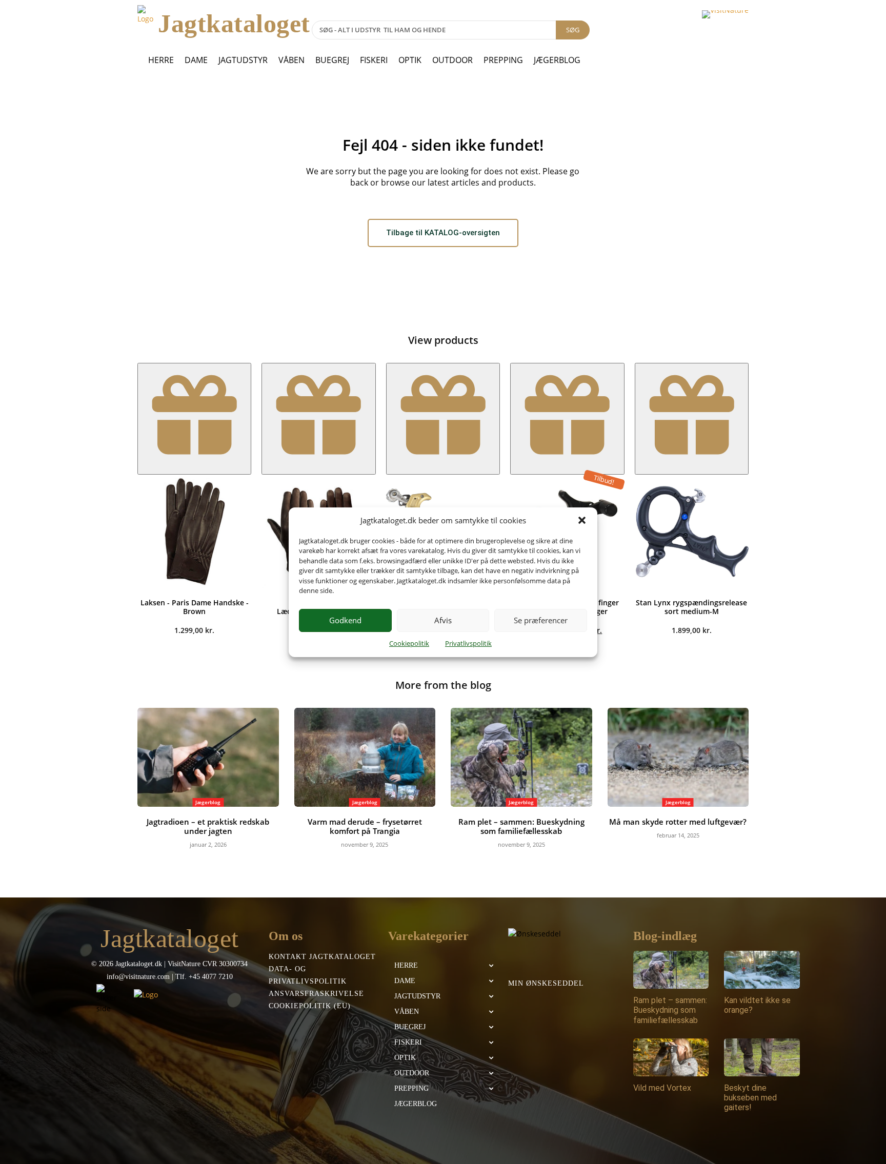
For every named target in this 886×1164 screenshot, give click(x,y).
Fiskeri (374, 60)
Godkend (345, 620)
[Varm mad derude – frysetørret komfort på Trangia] (365, 757)
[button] (582, 520)
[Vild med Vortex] (671, 1057)
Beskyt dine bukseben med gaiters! (750, 1097)
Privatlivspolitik (468, 643)
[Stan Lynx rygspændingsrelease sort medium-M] (692, 531)
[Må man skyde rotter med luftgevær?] (678, 757)
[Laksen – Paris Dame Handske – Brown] (194, 531)
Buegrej (332, 60)
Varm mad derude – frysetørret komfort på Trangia (365, 826)
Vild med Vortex (662, 1088)
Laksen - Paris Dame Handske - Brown (194, 607)
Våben (291, 60)
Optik (409, 60)
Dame (196, 60)
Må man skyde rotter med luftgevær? (678, 821)
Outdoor (452, 60)
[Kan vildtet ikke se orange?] (762, 970)
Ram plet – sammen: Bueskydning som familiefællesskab (521, 826)
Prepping (503, 60)
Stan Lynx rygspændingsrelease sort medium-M (691, 607)
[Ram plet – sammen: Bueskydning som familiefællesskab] (521, 757)
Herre (161, 60)
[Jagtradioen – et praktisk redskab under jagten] (208, 757)
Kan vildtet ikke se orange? (757, 1005)
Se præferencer (541, 620)
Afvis (443, 620)
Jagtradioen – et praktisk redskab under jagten (208, 826)
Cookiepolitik (409, 643)
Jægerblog (557, 60)
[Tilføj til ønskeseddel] (194, 418)
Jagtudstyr (243, 60)
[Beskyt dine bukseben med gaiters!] (762, 1057)
